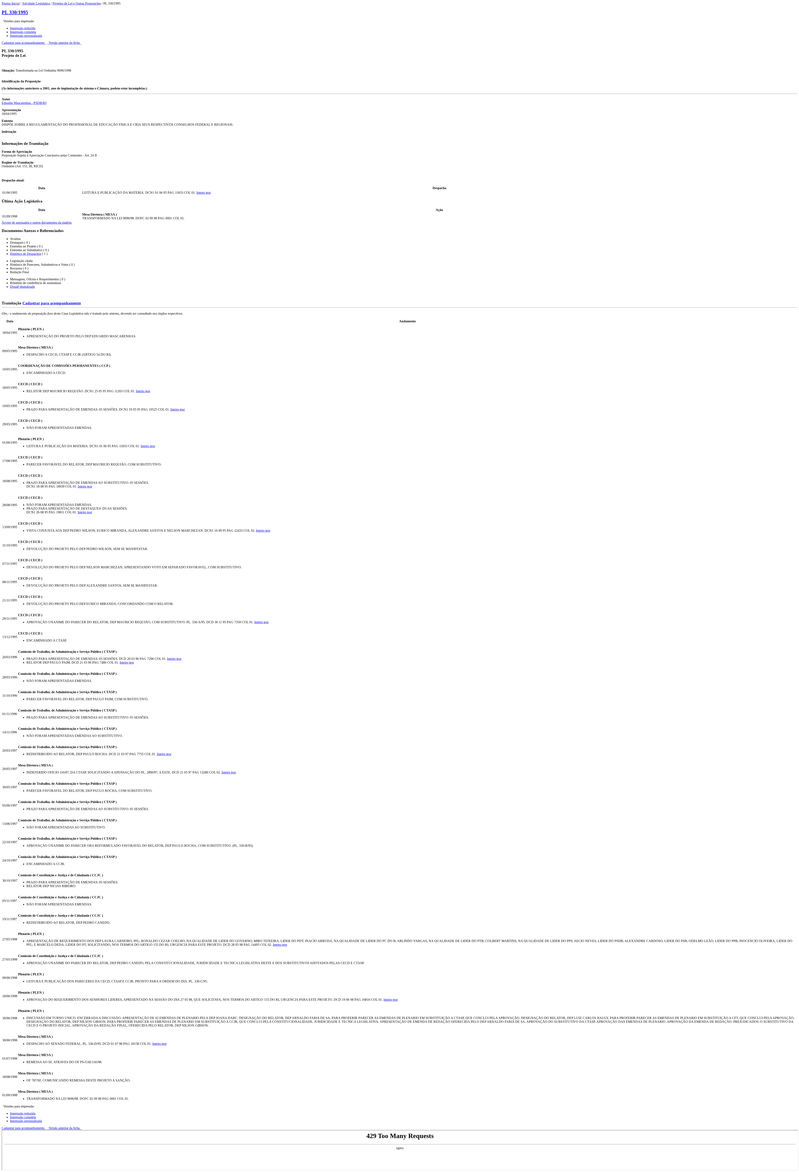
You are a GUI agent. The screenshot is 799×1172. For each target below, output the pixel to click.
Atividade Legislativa (36, 3)
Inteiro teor (203, 192)
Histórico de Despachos (25, 254)
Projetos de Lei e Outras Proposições (77, 3)
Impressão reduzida (22, 28)
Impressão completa (23, 32)
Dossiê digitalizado (22, 286)
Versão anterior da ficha (64, 43)
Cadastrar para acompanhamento (24, 43)
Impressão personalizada (26, 35)
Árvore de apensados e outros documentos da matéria (37, 222)
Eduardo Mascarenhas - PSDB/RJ (24, 103)
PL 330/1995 (15, 12)
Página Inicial (11, 3)
